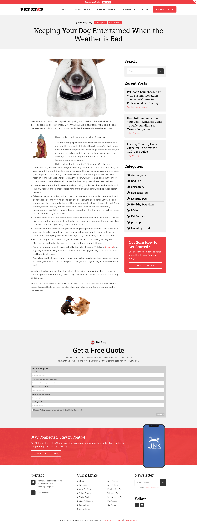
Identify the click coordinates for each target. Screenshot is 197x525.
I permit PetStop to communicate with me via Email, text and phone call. (58, 410)
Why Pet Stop (105, 9)
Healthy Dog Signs (142, 204)
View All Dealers (86, 501)
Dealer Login (84, 509)
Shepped (109, 247)
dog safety (137, 187)
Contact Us (84, 505)
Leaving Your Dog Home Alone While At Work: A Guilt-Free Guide (142, 147)
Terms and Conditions (113, 520)
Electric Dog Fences (116, 489)
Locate (106, 2)
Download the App (46, 453)
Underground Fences (116, 497)
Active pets (100, 22)
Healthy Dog (115, 22)
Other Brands (85, 493)
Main (134, 210)
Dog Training (139, 192)
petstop (136, 222)
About (64, 9)
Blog (145, 9)
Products (83, 485)
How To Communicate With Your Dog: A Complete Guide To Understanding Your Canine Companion (144, 123)
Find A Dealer (164, 9)
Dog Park (137, 181)
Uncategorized (140, 228)
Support (127, 9)
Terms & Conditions (151, 488)
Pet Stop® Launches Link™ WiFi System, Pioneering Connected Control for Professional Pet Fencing (144, 97)
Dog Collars (112, 485)
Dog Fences (112, 481)
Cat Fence (111, 505)
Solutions (81, 9)
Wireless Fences (114, 493)
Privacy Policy (130, 520)
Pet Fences (138, 216)
